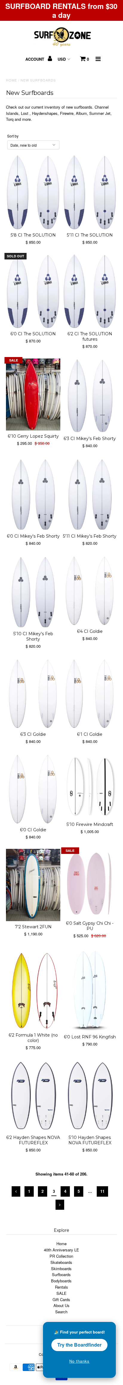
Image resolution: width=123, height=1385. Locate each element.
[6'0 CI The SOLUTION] (33, 291)
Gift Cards (61, 1299)
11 (102, 1191)
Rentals (61, 1287)
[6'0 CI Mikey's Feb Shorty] (33, 494)
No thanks (79, 1361)
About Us (61, 1305)
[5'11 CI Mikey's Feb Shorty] (90, 494)
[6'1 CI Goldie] (90, 693)
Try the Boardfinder (79, 1344)
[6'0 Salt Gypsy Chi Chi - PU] (90, 883)
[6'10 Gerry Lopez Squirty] (33, 395)
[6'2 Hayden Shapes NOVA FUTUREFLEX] (33, 1096)
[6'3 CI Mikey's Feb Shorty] (90, 396)
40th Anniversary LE (61, 1250)
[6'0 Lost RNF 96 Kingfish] (90, 989)
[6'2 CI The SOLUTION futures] (90, 291)
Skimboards (61, 1268)
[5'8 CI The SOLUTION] (33, 192)
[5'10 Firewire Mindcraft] (90, 786)
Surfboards (61, 1274)
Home (11, 80)
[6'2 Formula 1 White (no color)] (33, 989)
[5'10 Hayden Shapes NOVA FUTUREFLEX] (90, 1096)
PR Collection (61, 1256)
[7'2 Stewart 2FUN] (33, 885)
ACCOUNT (35, 59)
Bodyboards (61, 1281)
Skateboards (61, 1262)
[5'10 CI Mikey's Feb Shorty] (33, 591)
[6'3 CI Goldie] (33, 693)
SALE (61, 1293)
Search (61, 1311)
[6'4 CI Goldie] (90, 590)
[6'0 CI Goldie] (33, 789)
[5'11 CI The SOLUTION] (90, 192)
